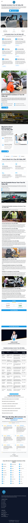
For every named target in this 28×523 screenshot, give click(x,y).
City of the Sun (22, 468)
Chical (21, 464)
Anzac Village (4, 472)
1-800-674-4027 (14, 342)
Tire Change (4, 500)
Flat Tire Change (20, 39)
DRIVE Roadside (12, 520)
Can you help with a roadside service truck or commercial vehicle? (11, 408)
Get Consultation (4, 151)
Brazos (12, 466)
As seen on (14, 454)
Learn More (4, 45)
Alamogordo (4, 464)
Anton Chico (4, 470)
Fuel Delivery (6, 59)
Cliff (20, 470)
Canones (13, 470)
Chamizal (13, 483)
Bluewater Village (14, 464)
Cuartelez (21, 483)
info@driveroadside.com (6, 514)
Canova (13, 472)
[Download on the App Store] (17, 118)
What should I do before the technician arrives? (8, 401)
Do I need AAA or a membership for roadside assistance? (10, 403)
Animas (4, 468)
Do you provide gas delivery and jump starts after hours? (10, 410)
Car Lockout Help (20, 49)
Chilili (21, 466)
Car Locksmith (4, 506)
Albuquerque (4, 466)
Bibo (3, 483)
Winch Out (3, 507)
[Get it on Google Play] (24, 118)
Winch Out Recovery (21, 59)
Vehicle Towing (7, 49)
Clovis (21, 472)
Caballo (13, 468)
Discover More (4, 107)
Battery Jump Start (7, 39)
